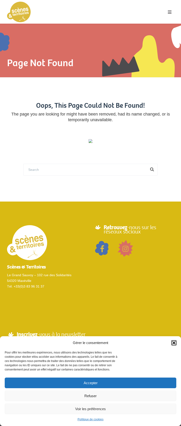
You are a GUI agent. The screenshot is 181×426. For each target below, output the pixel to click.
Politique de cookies (90, 419)
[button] (174, 342)
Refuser (90, 396)
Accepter (91, 383)
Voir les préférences (90, 409)
